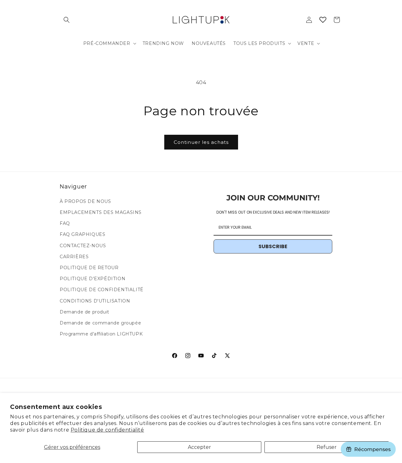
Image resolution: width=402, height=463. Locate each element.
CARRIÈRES (74, 256)
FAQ (65, 223)
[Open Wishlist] (323, 20)
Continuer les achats (201, 142)
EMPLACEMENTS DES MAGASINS (101, 212)
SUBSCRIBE (272, 246)
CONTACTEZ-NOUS (83, 245)
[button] (66, 20)
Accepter (199, 447)
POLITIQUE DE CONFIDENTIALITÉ (102, 289)
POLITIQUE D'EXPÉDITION (92, 278)
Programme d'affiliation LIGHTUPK (101, 334)
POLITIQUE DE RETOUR (89, 267)
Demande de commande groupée (100, 323)
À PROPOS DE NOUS (85, 201)
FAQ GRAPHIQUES (82, 234)
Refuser (327, 447)
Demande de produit (84, 312)
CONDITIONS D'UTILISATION (95, 301)
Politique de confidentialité (107, 430)
